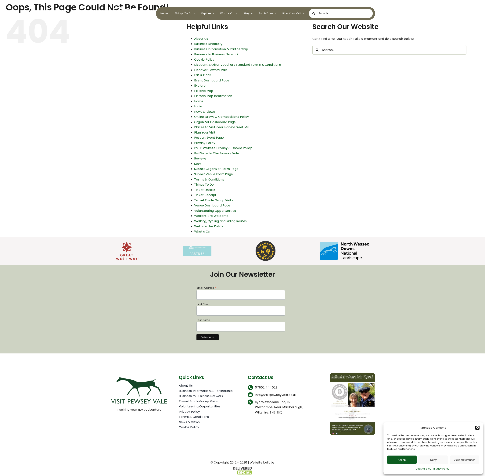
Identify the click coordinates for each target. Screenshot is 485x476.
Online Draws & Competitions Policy (221, 117)
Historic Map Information (213, 96)
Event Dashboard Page (211, 80)
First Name (203, 304)
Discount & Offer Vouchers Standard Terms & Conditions (237, 65)
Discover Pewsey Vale (211, 70)
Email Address (206, 288)
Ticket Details (204, 190)
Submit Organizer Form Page (216, 169)
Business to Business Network (216, 54)
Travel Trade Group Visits (213, 200)
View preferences (464, 459)
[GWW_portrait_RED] (127, 243)
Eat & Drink (202, 75)
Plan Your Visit (205, 132)
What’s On (202, 231)
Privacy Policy (441, 468)
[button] (477, 428)
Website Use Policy (208, 226)
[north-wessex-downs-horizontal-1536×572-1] (344, 243)
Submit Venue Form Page (213, 174)
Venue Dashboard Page (212, 205)
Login (198, 106)
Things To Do (204, 184)
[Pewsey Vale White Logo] (127, 5)
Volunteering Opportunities (215, 211)
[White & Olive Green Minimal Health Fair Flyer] (352, 374)
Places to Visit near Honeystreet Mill (221, 127)
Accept (402, 459)
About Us (201, 39)
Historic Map (203, 91)
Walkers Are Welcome (211, 216)
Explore (200, 85)
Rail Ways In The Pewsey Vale (216, 153)
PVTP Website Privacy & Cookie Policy (223, 148)
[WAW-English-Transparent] (265, 242)
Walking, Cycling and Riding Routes (220, 221)
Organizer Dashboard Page (215, 122)
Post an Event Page (209, 137)
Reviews (200, 158)
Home (198, 101)
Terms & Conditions (209, 179)
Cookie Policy (423, 468)
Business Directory (208, 44)
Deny (433, 459)
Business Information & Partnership (221, 49)
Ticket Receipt (205, 195)
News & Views (204, 111)
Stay (197, 164)
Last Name (203, 319)
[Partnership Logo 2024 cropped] (197, 247)
